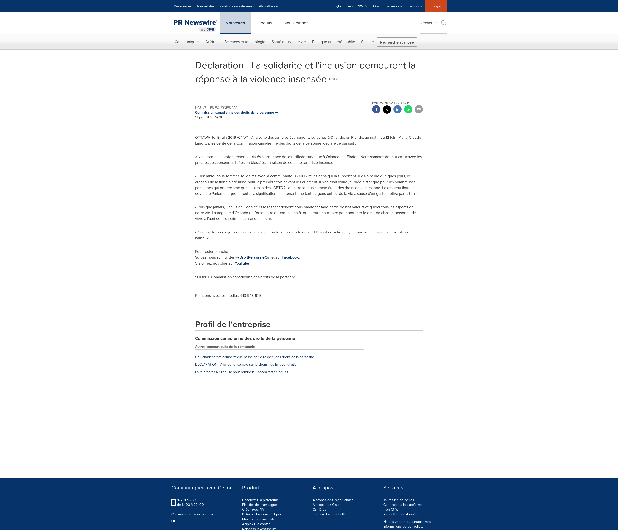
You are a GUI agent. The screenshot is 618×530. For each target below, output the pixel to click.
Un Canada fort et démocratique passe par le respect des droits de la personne (254, 357)
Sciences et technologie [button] (245, 41)
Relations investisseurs (236, 6)
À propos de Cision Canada (333, 499)
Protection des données (401, 514)
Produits (264, 23)
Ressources (183, 6)
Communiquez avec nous (190, 514)
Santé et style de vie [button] (289, 41)
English (337, 6)
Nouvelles (235, 23)
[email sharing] (419, 110)
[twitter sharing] (387, 110)
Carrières (319, 509)
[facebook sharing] (376, 110)
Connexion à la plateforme (402, 504)
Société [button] (367, 41)
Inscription (414, 6)
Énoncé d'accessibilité (329, 514)
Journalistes (206, 6)
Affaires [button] (211, 41)
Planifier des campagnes (260, 504)
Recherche (429, 22)
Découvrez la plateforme (260, 499)
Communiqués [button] (187, 41)
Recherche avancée (397, 42)
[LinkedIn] (173, 520)
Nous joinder (296, 23)
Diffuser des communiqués (262, 514)
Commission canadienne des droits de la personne (245, 338)
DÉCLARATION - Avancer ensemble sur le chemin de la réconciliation (246, 364)
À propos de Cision (327, 504)
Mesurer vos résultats (258, 519)
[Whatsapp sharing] (408, 110)
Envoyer (435, 6)
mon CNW (390, 509)
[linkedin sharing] (397, 110)
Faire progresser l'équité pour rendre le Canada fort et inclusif (241, 372)
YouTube (242, 263)
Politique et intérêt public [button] (333, 41)
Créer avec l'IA (253, 509)
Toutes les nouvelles (398, 499)
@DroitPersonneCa (252, 257)
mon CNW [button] (356, 6)
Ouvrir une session (387, 6)
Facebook (290, 257)
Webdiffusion (268, 6)
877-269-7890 (187, 499)
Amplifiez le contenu (257, 524)
